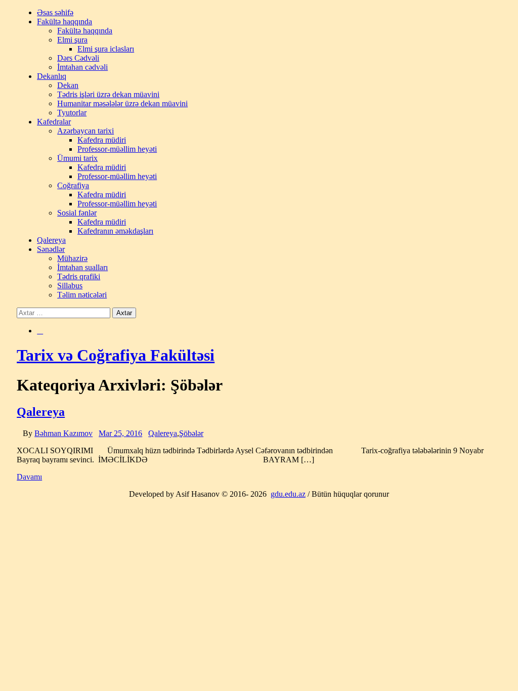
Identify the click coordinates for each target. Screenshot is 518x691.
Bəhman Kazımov (63, 433)
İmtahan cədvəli (82, 67)
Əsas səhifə (55, 12)
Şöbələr (191, 433)
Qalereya (51, 240)
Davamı (29, 476)
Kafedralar (54, 121)
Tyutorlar (72, 112)
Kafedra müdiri (101, 140)
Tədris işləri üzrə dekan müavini (108, 94)
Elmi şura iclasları (105, 49)
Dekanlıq (51, 76)
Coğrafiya (73, 185)
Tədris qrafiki (78, 276)
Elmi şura (72, 39)
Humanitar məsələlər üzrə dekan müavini (122, 103)
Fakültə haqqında (64, 21)
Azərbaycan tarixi (85, 130)
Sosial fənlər (77, 212)
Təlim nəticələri (82, 294)
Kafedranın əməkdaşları (115, 231)
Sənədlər (51, 249)
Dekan (67, 85)
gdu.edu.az (288, 494)
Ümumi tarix (77, 158)
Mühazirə (72, 258)
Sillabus (69, 285)
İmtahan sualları (82, 267)
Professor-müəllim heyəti (117, 149)
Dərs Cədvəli (78, 58)
